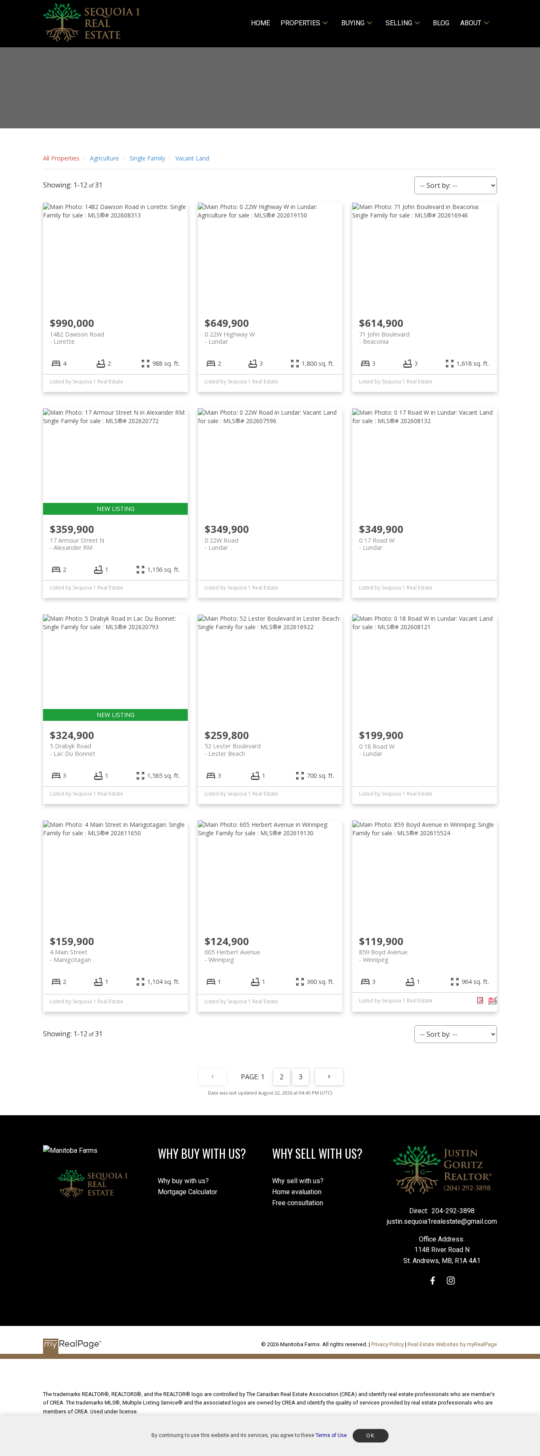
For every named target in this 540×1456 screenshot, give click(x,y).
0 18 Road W (376, 750)
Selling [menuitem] (399, 23)
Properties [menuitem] (300, 23)
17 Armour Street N (77, 543)
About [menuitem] (470, 23)
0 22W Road (221, 543)
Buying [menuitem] (352, 23)
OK (370, 1436)
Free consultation (297, 1203)
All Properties (61, 158)
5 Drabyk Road (72, 749)
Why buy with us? (183, 1181)
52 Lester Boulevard (233, 749)
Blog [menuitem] (441, 23)
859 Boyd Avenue (383, 955)
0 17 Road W (376, 543)
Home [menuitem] (260, 23)
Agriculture (104, 158)
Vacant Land (192, 158)
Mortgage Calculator (187, 1192)
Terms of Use (331, 1435)
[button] (433, 1281)
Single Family (147, 158)
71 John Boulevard (384, 337)
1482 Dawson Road (77, 337)
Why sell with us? (298, 1181)
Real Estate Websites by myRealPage (452, 1344)
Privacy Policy (387, 1344)
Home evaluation (296, 1192)
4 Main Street (70, 955)
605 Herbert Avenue (232, 955)
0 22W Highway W (230, 337)
